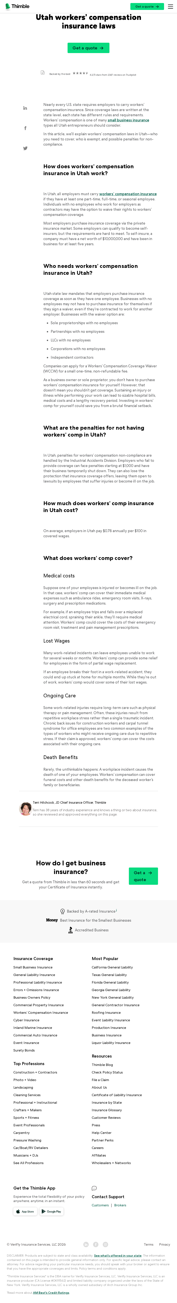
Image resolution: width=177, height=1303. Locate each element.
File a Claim (100, 1080)
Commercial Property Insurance (38, 1005)
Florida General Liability (110, 982)
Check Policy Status (107, 1072)
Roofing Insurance (106, 1012)
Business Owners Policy (31, 997)
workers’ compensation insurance (128, 194)
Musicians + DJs (25, 1155)
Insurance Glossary (107, 1110)
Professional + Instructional (35, 1102)
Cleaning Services (27, 1095)
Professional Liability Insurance (37, 982)
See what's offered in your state (118, 1255)
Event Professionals (29, 1125)
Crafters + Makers (27, 1110)
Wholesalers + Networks (111, 1163)
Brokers (120, 1205)
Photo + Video (24, 1080)
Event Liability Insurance (111, 1020)
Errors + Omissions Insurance (36, 990)
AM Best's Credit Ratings (51, 1293)
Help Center (101, 1132)
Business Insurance (107, 1035)
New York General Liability (113, 997)
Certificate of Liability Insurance (117, 1095)
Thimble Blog (102, 1065)
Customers (100, 1205)
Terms (148, 1244)
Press (96, 1125)
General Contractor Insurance (115, 1005)
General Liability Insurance (34, 975)
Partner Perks (103, 1140)
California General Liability (112, 967)
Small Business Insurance (32, 967)
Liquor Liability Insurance (111, 1043)
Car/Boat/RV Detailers (30, 1148)
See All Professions (28, 1163)
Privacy (164, 1244)
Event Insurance (26, 1043)
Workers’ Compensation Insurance (40, 1012)
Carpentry (21, 1132)
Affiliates (99, 1155)
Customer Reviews (106, 1117)
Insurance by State (107, 1102)
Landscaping (23, 1087)
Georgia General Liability (111, 990)
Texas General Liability (109, 975)
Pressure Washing (27, 1140)
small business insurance (128, 120)
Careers (98, 1148)
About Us (99, 1087)
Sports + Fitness (26, 1117)
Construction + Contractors (35, 1072)
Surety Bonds (24, 1050)
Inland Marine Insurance (32, 1027)
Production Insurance (109, 1027)
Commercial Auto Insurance (35, 1035)
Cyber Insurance (26, 1020)
